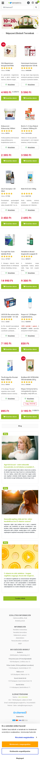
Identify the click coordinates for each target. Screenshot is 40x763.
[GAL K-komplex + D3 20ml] (10, 177)
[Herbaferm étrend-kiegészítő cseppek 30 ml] (30, 239)
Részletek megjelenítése (24, 737)
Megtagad (20, 758)
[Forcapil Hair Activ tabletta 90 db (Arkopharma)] (10, 239)
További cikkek (20, 598)
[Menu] (28, 2)
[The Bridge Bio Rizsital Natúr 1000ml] (10, 365)
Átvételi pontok (20, 621)
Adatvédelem (20, 638)
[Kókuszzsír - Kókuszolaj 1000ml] (10, 114)
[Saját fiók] (33, 3)
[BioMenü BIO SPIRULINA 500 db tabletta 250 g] (30, 365)
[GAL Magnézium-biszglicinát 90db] (10, 51)
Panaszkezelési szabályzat (20, 641)
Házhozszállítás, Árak (20, 618)
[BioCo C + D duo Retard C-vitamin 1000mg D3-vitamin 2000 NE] (30, 114)
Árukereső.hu (20, 716)
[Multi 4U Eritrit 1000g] (30, 177)
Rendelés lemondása (20, 632)
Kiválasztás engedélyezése (20, 751)
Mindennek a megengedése (20, 744)
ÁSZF (20, 643)
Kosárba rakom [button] (11, 98)
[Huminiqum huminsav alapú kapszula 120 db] (30, 51)
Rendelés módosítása (20, 629)
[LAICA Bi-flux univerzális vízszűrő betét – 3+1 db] (10, 302)
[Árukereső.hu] (20, 713)
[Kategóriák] (3, 3)
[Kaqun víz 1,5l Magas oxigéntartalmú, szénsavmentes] (30, 302)
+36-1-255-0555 (23, 697)
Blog (5, 434)
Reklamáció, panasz (20, 635)
